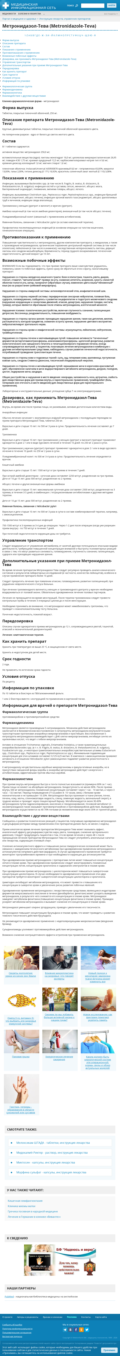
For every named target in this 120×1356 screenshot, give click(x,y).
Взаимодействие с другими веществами (24, 95)
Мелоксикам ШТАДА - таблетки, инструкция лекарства (53, 1143)
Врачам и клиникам (52, 1317)
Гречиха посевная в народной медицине (33, 1211)
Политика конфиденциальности (17, 1328)
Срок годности (10, 74)
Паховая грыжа (20, 1056)
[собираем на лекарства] (60, 1263)
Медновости (9, 13)
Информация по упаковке (16, 80)
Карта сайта (101, 1317)
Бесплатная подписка (12, 1336)
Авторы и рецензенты (27, 1317)
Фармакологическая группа (17, 86)
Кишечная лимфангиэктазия (25, 1200)
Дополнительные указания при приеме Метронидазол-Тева (35, 65)
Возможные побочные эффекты (19, 55)
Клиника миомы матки (21, 1206)
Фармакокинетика (12, 92)
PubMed (9, 1296)
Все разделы (110, 14)
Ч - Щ (84, 35)
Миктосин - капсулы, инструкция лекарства (45, 1162)
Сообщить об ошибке (12, 1324)
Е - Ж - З (42, 35)
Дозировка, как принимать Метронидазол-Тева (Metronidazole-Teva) (39, 58)
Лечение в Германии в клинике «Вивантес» (34, 1216)
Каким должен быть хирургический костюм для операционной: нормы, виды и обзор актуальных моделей (97, 1062)
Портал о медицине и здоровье (19, 18)
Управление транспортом (16, 62)
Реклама (72, 1317)
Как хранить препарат (14, 71)
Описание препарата (14, 43)
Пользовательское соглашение (16, 1332)
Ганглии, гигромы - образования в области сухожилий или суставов (20, 1109)
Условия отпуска (11, 77)
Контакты (86, 1317)
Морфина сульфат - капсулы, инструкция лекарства (51, 1172)
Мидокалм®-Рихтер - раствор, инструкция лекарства (52, 1152)
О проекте (7, 1317)
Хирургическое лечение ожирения (59, 1058)
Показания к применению (16, 49)
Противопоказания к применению (21, 52)
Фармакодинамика (12, 89)
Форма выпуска (10, 40)
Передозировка (10, 68)
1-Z (26, 35)
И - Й (50, 35)
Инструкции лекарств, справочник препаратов (64, 18)
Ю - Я (93, 35)
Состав (6, 46)
